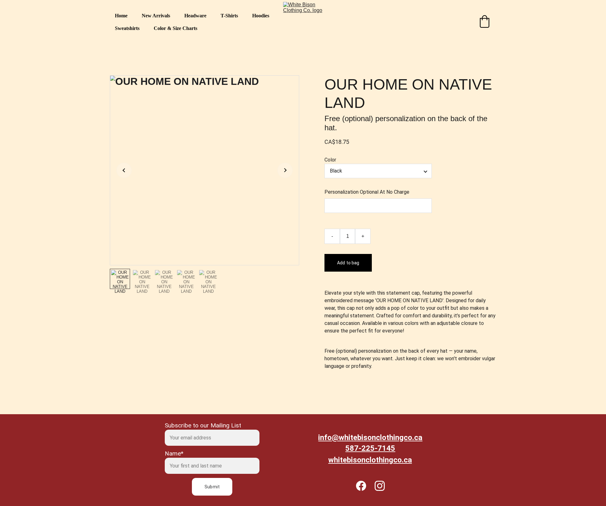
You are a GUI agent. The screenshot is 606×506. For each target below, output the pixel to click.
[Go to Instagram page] (380, 486)
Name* (174, 453)
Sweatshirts (127, 28)
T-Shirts (229, 15)
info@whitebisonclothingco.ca (370, 437)
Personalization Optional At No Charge (366, 192)
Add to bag (348, 262)
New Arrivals (156, 15)
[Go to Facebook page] (364, 486)
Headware (195, 15)
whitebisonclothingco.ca (370, 460)
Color (330, 160)
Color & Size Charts (175, 28)
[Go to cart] (484, 22)
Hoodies (260, 15)
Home (121, 15)
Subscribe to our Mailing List (203, 425)
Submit (212, 486)
